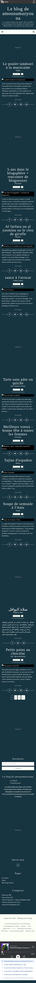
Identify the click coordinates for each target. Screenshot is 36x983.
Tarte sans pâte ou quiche (18, 381)
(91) (7, 897)
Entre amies (18, 183)
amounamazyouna (19, 794)
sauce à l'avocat (18, 277)
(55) (11, 902)
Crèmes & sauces (18, 280)
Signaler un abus (7, 928)
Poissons (18, 463)
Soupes (18, 510)
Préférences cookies (30, 931)
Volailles (18, 70)
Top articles (23, 926)
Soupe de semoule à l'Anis (18, 506)
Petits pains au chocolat (18, 651)
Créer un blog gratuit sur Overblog (11, 926)
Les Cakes (5, 878)
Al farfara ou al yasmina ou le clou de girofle (18, 230)
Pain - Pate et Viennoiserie (18, 656)
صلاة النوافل (18, 609)
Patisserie (18, 237)
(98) (6, 895)
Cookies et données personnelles (17, 931)
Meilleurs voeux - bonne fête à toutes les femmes (18, 430)
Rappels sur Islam (18, 612)
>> (23, 697)
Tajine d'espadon (18, 460)
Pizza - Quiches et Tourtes (18, 386)
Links (4, 880)
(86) (16, 900)
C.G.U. (14, 928)
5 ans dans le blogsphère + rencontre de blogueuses (18, 174)
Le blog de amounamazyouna (18, 13)
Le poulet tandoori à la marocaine (18, 66)
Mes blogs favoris (8, 883)
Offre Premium (4, 931)
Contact (29, 926)
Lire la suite (18, 99)
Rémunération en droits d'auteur (24, 928)
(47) (11, 905)
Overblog (29, 918)
